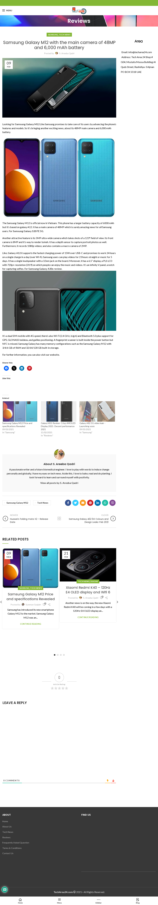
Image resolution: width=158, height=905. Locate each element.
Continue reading (30, 624)
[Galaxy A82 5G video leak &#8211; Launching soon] (97, 411)
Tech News (64, 34)
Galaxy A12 (14, 252)
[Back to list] (59, 518)
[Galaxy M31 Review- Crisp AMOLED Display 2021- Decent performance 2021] (58, 411)
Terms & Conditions (12, 848)
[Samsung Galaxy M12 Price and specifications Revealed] (20, 411)
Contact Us (7, 853)
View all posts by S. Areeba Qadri (59, 482)
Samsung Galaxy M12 (17, 502)
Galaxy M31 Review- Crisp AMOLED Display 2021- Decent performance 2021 (58, 426)
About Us (7, 826)
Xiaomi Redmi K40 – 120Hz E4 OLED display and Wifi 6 (88, 590)
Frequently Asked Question (15, 842)
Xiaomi (94, 581)
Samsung (53, 34)
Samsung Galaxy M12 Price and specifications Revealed (30, 596)
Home (5, 821)
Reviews (6, 837)
